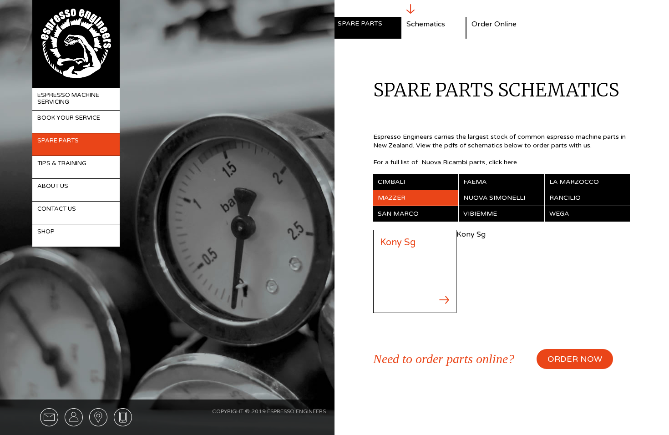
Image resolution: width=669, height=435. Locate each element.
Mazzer (391, 198)
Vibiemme (480, 214)
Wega (559, 214)
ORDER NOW (574, 359)
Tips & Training (61, 163)
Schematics (425, 24)
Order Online (494, 24)
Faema (475, 182)
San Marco (398, 214)
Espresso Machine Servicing (68, 98)
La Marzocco (574, 182)
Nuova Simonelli (494, 198)
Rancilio (565, 198)
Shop (46, 231)
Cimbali (391, 182)
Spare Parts (58, 140)
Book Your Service (68, 117)
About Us (52, 186)
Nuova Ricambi (444, 162)
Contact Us (56, 208)
